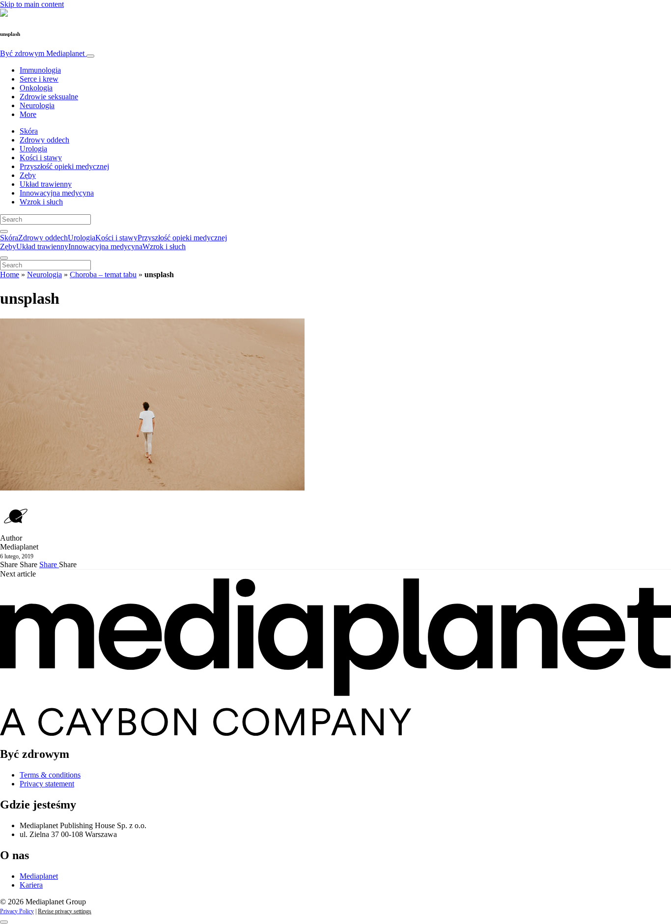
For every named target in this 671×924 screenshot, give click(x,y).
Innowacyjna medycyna (57, 193)
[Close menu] (4, 258)
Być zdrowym (42, 53)
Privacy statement (47, 784)
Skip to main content (32, 4)
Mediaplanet (39, 876)
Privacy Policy (17, 911)
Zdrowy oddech (44, 140)
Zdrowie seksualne (49, 96)
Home (9, 274)
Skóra (29, 131)
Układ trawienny (46, 184)
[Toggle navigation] (90, 56)
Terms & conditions (50, 775)
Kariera (31, 885)
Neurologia (37, 105)
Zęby (28, 175)
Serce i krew (39, 79)
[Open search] (4, 231)
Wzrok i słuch (41, 202)
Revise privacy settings (64, 911)
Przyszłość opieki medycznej (64, 166)
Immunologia (40, 70)
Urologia (33, 148)
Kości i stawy (41, 157)
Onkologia (36, 88)
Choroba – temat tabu (103, 274)
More (28, 114)
